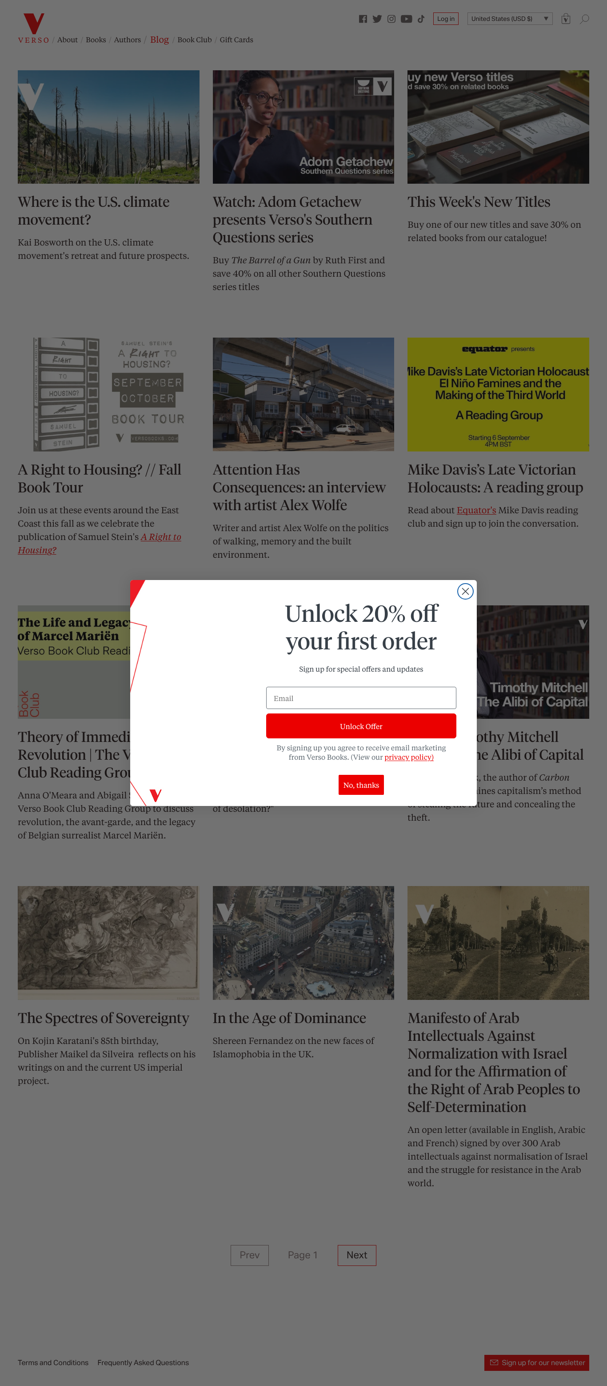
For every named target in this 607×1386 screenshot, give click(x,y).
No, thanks (361, 785)
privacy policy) (409, 756)
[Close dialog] (465, 591)
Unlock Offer (361, 726)
